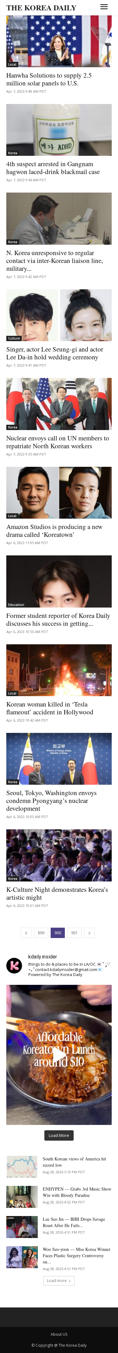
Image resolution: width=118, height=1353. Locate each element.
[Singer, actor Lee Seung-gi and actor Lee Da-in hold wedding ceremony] (59, 315)
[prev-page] (26, 933)
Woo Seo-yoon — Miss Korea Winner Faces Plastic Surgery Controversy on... (76, 1255)
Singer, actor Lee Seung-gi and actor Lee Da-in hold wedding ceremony (54, 353)
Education (16, 605)
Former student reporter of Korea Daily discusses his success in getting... (58, 619)
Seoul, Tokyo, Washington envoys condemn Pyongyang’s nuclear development (51, 800)
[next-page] (89, 933)
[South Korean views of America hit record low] (22, 1167)
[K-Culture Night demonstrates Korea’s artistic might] (59, 855)
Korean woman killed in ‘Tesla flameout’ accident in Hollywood (49, 708)
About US (59, 1334)
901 (74, 933)
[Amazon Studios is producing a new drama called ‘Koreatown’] (59, 493)
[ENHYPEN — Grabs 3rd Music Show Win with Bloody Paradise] (22, 1197)
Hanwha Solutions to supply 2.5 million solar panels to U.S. (49, 79)
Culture (14, 338)
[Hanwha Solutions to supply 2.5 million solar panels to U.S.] (59, 41)
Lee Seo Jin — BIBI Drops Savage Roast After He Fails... (74, 1222)
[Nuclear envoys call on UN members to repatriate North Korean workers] (59, 404)
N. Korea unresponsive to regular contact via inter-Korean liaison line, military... (54, 260)
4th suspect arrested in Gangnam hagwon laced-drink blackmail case (53, 167)
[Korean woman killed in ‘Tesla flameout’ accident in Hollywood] (59, 670)
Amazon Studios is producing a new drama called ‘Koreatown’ (54, 530)
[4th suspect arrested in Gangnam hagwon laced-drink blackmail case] (59, 130)
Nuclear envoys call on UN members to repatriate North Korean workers (57, 442)
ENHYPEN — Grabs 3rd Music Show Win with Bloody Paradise (77, 1192)
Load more (57, 1280)
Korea (12, 153)
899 (41, 933)
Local (12, 64)
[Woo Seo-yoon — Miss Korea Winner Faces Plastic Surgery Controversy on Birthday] (22, 1257)
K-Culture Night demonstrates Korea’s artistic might (57, 893)
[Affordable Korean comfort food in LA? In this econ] (59, 1055)
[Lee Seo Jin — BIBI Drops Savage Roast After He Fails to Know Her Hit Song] (22, 1227)
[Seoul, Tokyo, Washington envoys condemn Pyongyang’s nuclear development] (59, 759)
